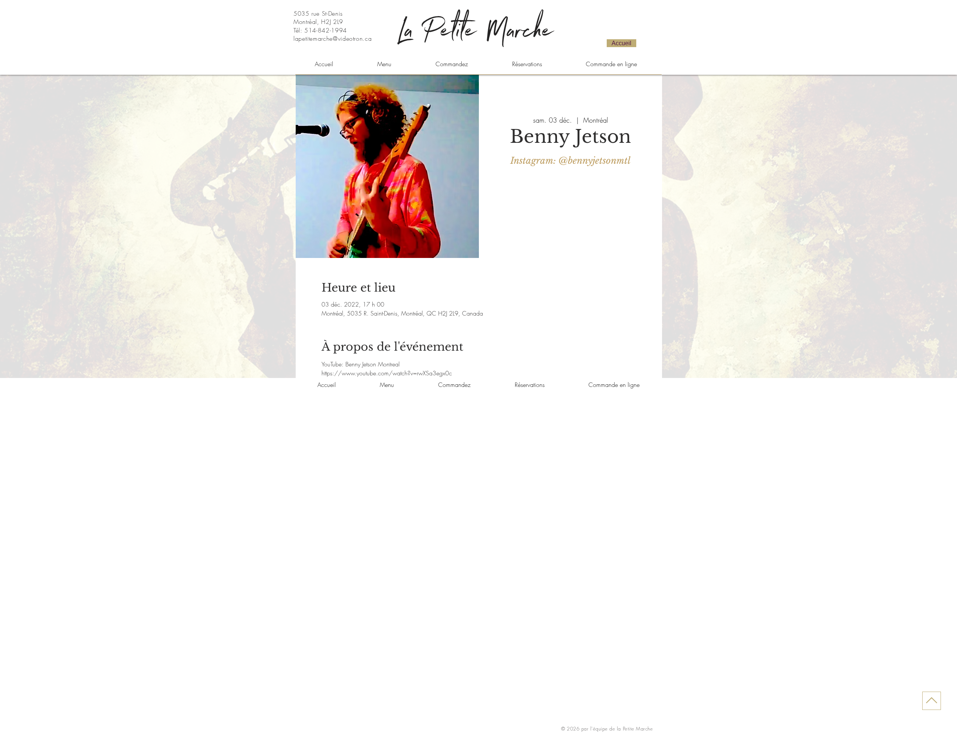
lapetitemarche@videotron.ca (332, 38)
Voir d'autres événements (570, 204)
